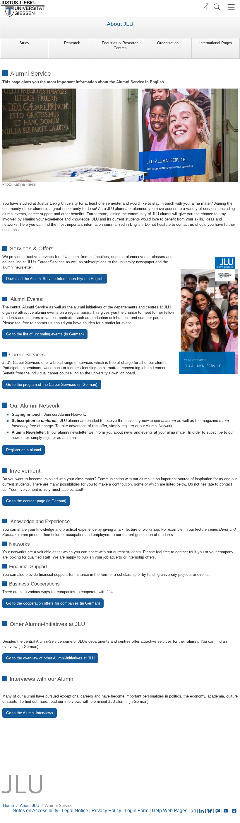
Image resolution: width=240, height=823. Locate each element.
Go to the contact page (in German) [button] (36, 501)
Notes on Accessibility (36, 810)
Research (72, 43)
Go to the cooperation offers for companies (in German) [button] (53, 603)
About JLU (120, 24)
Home (8, 805)
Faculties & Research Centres (120, 45)
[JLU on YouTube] (226, 810)
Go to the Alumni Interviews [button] (29, 713)
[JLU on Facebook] (234, 810)
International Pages (215, 43)
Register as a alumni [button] (23, 450)
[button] (205, 7)
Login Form (136, 810)
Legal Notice (75, 810)
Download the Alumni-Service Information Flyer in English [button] (54, 278)
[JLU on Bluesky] (210, 810)
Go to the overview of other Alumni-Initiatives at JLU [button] (50, 658)
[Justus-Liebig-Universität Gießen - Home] (59, 9)
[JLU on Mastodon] (218, 810)
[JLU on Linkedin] (202, 810)
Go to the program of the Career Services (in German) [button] (51, 384)
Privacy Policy (106, 810)
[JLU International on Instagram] (194, 810)
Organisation (168, 43)
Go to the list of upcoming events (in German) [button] (45, 334)
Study (24, 43)
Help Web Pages (169, 810)
